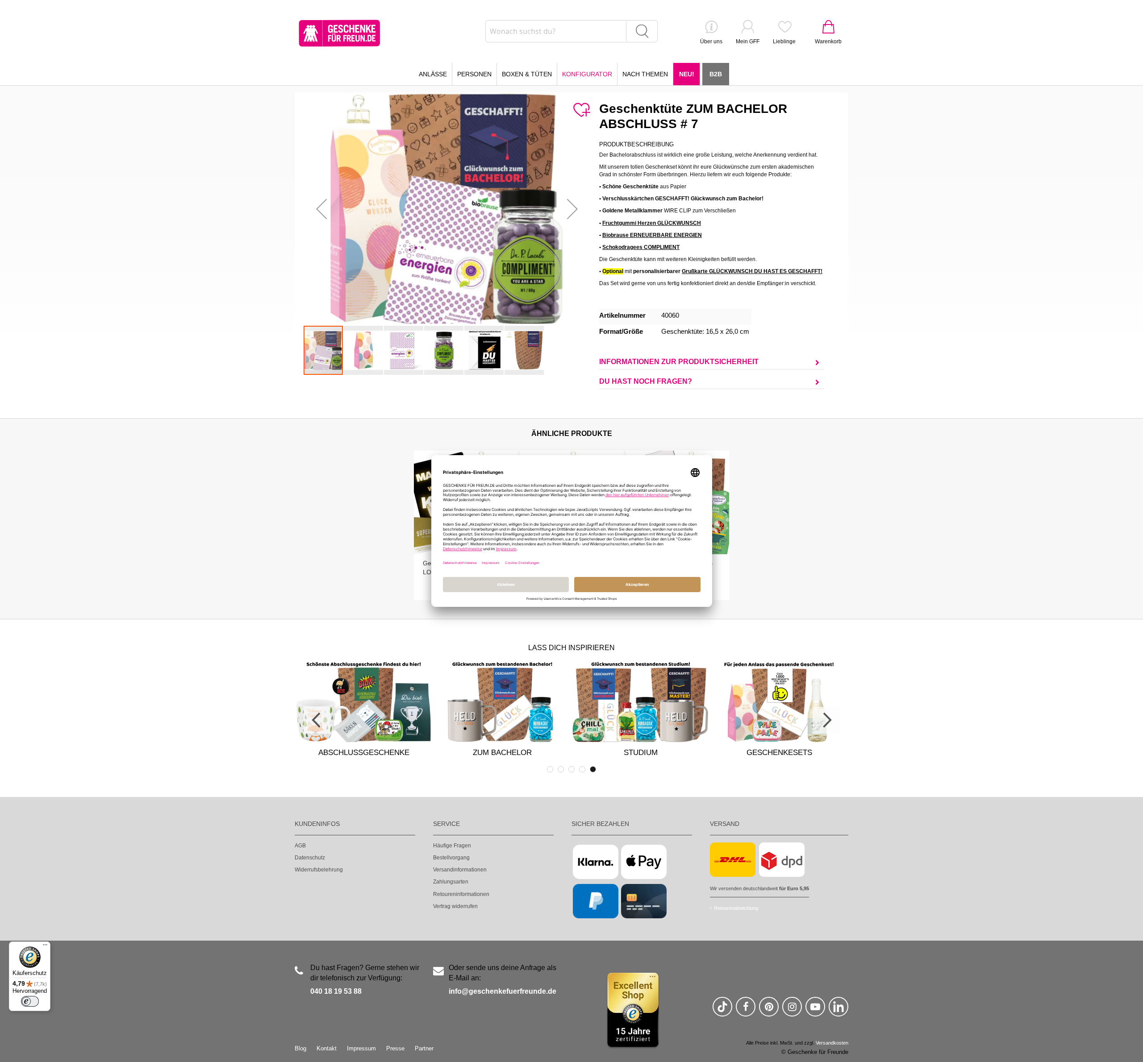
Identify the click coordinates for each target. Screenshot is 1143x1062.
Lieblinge (784, 41)
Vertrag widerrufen (455, 906)
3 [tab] (571, 769)
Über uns (711, 41)
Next (826, 720)
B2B (715, 74)
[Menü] (45, 947)
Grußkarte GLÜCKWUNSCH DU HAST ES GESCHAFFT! (752, 271)
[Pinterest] (769, 1010)
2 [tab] (561, 769)
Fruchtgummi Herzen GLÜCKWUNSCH (651, 223)
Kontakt (327, 1048)
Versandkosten (832, 1042)
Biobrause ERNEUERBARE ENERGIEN (652, 235)
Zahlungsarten (450, 882)
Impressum (361, 1048)
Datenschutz (310, 858)
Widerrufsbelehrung (319, 870)
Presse (395, 1048)
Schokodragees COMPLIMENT (641, 247)
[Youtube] (815, 1010)
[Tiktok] (722, 1010)
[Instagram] (792, 1010)
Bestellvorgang (451, 858)
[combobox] (571, 31)
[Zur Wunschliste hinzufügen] (581, 110)
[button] (321, 208)
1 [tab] (550, 769)
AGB (300, 845)
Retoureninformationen (461, 894)
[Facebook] (745, 1010)
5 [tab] (593, 769)
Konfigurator (587, 74)
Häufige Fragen (452, 845)
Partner (424, 1048)
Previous (317, 720)
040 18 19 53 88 (336, 991)
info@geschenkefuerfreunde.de (502, 991)
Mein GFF (747, 41)
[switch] (30, 1001)
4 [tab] (582, 769)
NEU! (686, 74)
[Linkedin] (838, 1010)
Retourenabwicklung (736, 908)
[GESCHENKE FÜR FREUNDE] (339, 33)
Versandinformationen (460, 870)
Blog (300, 1048)
